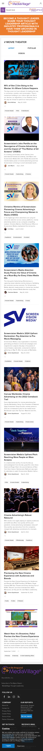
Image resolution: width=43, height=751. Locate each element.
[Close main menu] (39, 729)
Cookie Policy (6, 714)
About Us (5, 705)
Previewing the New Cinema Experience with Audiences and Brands (19, 576)
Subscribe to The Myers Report (12, 683)
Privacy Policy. (20, 741)
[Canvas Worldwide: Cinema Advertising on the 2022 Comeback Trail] (21, 379)
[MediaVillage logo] (21, 670)
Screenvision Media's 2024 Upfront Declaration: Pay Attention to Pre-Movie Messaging (20, 336)
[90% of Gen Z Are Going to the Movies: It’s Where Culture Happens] (21, 71)
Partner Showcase (8, 719)
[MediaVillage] (21, 3)
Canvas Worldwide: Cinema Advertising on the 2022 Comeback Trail (21, 397)
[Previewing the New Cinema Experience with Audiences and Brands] (21, 558)
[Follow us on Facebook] (4, 697)
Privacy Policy (6, 711)
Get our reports (26, 716)
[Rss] (18, 697)
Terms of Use (6, 716)
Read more (20, 746)
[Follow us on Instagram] (14, 697)
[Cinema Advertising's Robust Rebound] (21, 500)
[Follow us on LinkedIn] (9, 697)
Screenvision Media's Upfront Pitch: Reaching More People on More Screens (21, 457)
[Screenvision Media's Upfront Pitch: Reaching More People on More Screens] (21, 440)
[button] (40, 3)
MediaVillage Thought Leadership (13, 686)
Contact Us (5, 708)
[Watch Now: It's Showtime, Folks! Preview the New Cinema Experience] (21, 619)
